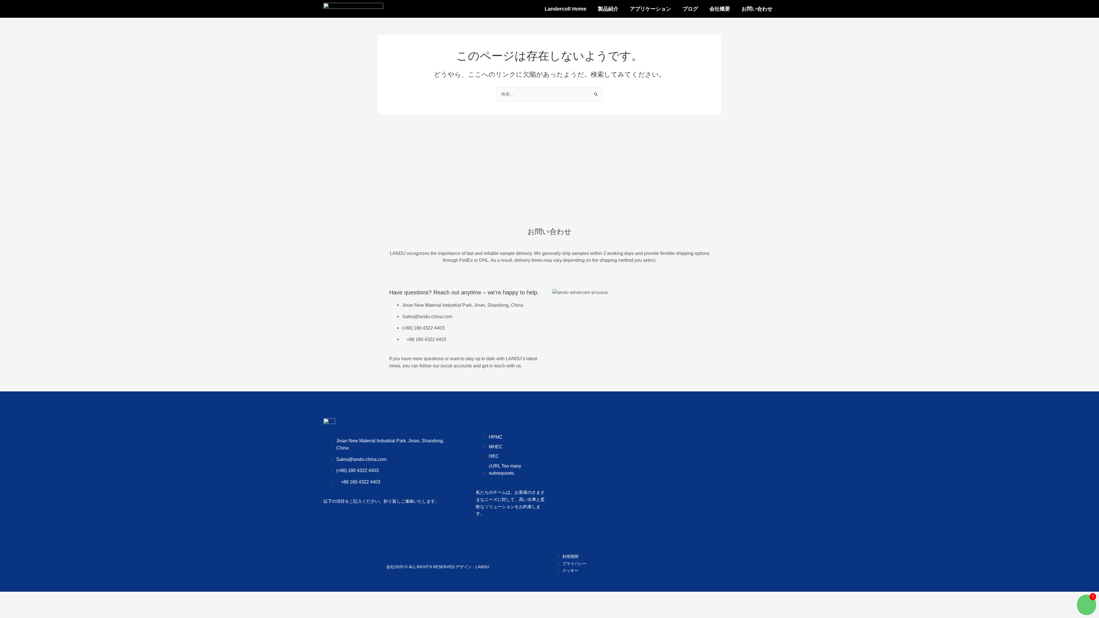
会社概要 (719, 9)
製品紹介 (608, 9)
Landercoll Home (565, 9)
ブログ (690, 9)
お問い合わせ (757, 9)
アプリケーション (650, 9)
